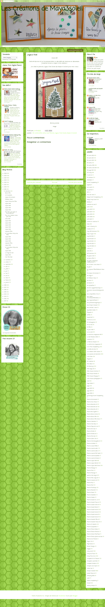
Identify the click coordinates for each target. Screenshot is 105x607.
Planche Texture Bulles (92, 529)
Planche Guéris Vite (91, 438)
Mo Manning (90, 366)
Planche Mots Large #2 (92, 478)
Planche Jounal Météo (92, 446)
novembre (8, 260)
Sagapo (88, 549)
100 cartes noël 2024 (92, 168)
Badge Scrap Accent (92, 199)
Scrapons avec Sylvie (92, 566)
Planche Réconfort (91, 490)
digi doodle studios (91, 310)
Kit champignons (91, 322)
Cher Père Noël (8, 257)
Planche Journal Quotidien (93, 456)
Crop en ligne (90, 234)
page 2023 (89, 388)
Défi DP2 (89, 251)
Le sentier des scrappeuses (93, 344)
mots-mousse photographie (93, 378)
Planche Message (91, 473)
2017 (5, 287)
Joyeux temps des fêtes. (11, 201)
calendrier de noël (91, 204)
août (6, 266)
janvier (7, 282)
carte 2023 (89, 209)
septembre (8, 264)
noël (47, 133)
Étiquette (89, 312)
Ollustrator (61, 596)
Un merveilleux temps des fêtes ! (11, 248)
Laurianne (89, 339)
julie (96, 58)
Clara (88, 224)
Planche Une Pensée (92, 539)
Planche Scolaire (91, 497)
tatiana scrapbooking (92, 580)
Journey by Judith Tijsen (99, 139)
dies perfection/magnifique (93, 303)
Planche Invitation (91, 443)
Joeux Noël (7, 219)
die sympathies (90, 285)
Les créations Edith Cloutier (93, 351)
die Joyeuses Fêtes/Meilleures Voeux (95, 269)
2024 (5, 178)
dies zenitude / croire (92, 307)
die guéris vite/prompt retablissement (92, 261)
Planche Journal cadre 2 (93, 451)
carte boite (89, 219)
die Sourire (89, 283)
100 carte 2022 (90, 160)
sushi (88, 578)
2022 (5, 182)
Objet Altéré (90, 383)
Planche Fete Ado (91, 436)
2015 (5, 292)
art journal (89, 190)
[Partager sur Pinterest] (51, 130)
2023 (5, 180)
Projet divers (90, 544)
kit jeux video (90, 329)
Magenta (89, 359)
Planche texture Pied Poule (93, 534)
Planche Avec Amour (92, 402)
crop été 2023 (90, 239)
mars (6, 278)
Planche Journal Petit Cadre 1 (94, 453)
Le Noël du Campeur (92, 342)
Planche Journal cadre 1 (92, 448)
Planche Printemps (91, 487)
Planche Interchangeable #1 (93, 441)
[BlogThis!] (47, 130)
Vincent (89, 583)
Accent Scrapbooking (92, 182)
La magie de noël (9, 253)
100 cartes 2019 (37, 133)
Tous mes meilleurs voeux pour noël (11, 216)
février (7, 280)
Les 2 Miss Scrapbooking (93, 347)
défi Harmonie (90, 253)
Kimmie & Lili (90, 320)
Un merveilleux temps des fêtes (11, 234)
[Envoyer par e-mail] (45, 130)
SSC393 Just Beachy (15, 108)
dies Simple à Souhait (92, 305)
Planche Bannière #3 (92, 409)
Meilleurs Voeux (9, 199)
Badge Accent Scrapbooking (93, 197)
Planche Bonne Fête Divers (93, 419)
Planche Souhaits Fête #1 (93, 519)
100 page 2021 (90, 170)
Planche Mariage (91, 468)
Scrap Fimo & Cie (91, 556)
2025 (5, 176)
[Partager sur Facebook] (50, 130)
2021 (5, 185)
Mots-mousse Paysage (92, 376)
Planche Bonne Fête (91, 416)
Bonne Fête (8, 193)
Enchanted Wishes (93, 91)
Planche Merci (90, 470)
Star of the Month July (15, 122)
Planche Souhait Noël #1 (92, 507)
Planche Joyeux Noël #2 (92, 463)
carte (44, 133)
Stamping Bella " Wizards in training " (98, 80)
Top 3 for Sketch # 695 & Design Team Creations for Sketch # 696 (15, 92)
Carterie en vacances (92, 221)
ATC (88, 192)
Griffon (88, 315)
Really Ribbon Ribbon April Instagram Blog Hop (98, 111)
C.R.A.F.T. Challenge (8, 121)
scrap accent (90, 551)
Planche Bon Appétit (92, 412)
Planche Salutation (91, 495)
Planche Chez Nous (91, 424)
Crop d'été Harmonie (92, 231)
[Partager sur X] (48, 130)
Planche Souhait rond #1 (92, 509)
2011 (5, 301)
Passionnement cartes (94, 78)
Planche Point (90, 485)
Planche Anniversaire (92, 399)
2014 (5, 294)
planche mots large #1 (92, 475)
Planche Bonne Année (92, 414)
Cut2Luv (89, 248)
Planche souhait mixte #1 (93, 505)
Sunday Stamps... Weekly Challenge (10, 105)
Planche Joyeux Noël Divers (57, 133)
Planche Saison (90, 492)
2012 (5, 299)
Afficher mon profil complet (93, 68)
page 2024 (89, 391)
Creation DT (90, 229)
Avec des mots (90, 195)
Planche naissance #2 (92, 480)
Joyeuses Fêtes (8, 231)
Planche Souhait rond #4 (93, 517)
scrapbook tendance (91, 563)
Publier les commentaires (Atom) (59, 187)
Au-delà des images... (94, 118)
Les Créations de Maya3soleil (42, 8)
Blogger (75, 596)
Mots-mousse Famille (92, 373)
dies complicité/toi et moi (93, 294)
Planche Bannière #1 (92, 404)
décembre (7, 191)
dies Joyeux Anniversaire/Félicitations (93, 297)
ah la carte (89, 187)
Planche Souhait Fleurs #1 (93, 502)
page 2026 (89, 393)
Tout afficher (19, 164)
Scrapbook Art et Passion (93, 558)
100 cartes (89, 163)
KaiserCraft (89, 317)
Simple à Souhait (72, 133)
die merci (89, 280)
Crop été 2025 (90, 243)
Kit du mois (89, 325)
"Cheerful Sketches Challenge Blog (12, 135)
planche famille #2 (91, 434)
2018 (5, 285)
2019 (5, 189)
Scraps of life (92, 107)
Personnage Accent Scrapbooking (95, 396)
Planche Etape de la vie (92, 426)
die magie (89, 275)
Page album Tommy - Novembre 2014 (98, 121)
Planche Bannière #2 (92, 407)
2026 (5, 173)
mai (6, 273)
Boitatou (89, 202)
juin (6, 271)
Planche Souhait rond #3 (93, 514)
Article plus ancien (75, 182)
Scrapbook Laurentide (92, 561)
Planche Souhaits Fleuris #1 (93, 522)
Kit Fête (89, 327)
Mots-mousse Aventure (92, 371)
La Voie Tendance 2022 (92, 337)
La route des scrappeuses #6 (94, 334)
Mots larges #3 (90, 369)
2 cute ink (89, 175)
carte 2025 (89, 214)
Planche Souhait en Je (92, 500)
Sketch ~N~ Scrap (8, 150)
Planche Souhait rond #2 (93, 512)
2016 (5, 290)
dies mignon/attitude (92, 300)
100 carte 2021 (90, 158)
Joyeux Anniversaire (10, 197)
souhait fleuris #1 (91, 573)
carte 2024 (89, 212)
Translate (13, 59)
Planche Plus (90, 483)
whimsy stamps (91, 585)
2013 (5, 296)
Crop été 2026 (90, 246)
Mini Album (90, 364)
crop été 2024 (90, 241)
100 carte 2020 (90, 155)
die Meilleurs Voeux (91, 278)
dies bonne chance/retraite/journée (95, 290)
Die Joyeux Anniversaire (93, 273)
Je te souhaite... (8, 195)
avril (6, 275)
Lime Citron (90, 356)
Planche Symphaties (92, 527)
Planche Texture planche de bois (94, 536)
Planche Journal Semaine (93, 458)
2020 (5, 187)
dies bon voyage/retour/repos (94, 288)
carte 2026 (89, 217)
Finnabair (91, 137)
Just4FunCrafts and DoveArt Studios (96, 89)
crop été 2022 (90, 236)
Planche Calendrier (91, 421)
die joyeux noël (90, 256)
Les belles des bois (91, 349)
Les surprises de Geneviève (93, 354)
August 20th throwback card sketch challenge (15, 151)
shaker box (89, 568)
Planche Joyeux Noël (92, 460)
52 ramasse (90, 177)
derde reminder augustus (13, 137)
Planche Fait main (91, 429)
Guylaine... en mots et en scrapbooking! (94, 96)
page (88, 386)
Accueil (54, 182)
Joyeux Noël (8, 203)
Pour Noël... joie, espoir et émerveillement (11, 212)
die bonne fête (90, 258)
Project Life (89, 541)
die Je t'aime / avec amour (93, 264)
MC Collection (90, 361)
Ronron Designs (91, 546)
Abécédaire (89, 180)
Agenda (89, 185)
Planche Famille (90, 431)
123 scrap (89, 172)
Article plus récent (34, 182)
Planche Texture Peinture (93, 531)
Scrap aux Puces (91, 553)
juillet (6, 269)
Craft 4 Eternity (91, 226)
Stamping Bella (90, 576)
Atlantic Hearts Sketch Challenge (12, 89)
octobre (7, 262)
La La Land (89, 332)
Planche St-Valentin (92, 524)
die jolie (88, 267)
